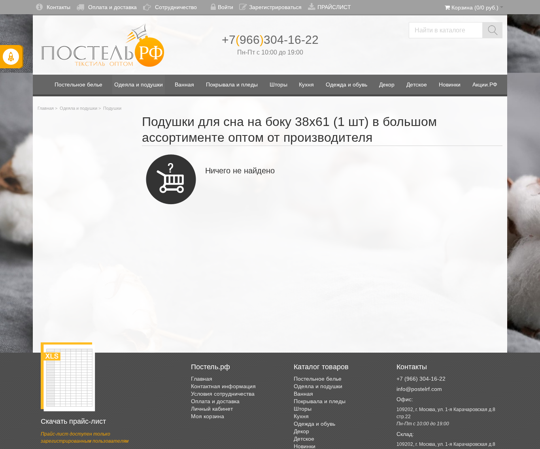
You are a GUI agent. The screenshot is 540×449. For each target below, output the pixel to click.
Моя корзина (207, 416)
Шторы (303, 409)
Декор (301, 431)
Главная (46, 108)
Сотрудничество (176, 7)
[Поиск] (492, 30)
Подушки (112, 108)
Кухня (301, 416)
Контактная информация (223, 386)
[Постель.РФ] (103, 45)
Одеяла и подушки (78, 108)
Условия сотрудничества (223, 394)
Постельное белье (318, 379)
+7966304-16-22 (270, 39)
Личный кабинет (212, 409)
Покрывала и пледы (320, 401)
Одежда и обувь (314, 424)
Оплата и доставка (112, 7)
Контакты (58, 7)
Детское (304, 439)
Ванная (303, 394)
